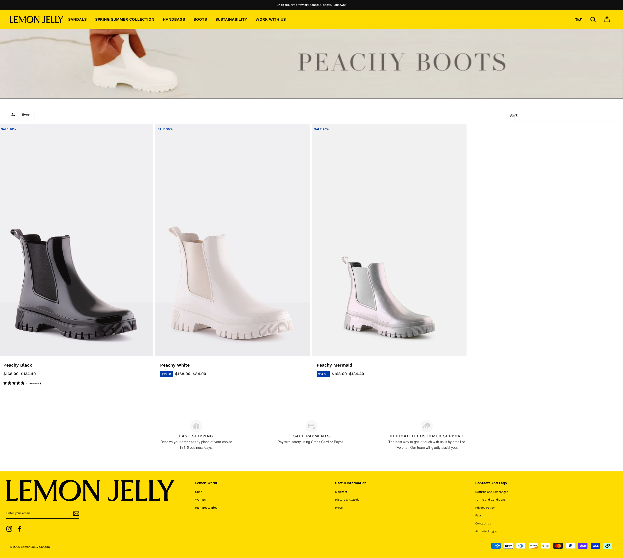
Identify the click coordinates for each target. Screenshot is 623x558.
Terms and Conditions (490, 499)
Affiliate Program (487, 531)
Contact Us (483, 523)
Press (339, 507)
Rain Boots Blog (206, 507)
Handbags (174, 19)
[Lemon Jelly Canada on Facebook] (20, 529)
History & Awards (347, 499)
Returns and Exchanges (491, 492)
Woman (200, 499)
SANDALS (77, 19)
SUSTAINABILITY (231, 19)
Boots (200, 19)
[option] (311, 5)
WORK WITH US (271, 19)
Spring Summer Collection (124, 19)
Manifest (341, 492)
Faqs (478, 515)
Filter (24, 114)
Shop (198, 492)
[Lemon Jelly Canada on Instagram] (9, 529)
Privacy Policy (485, 507)
